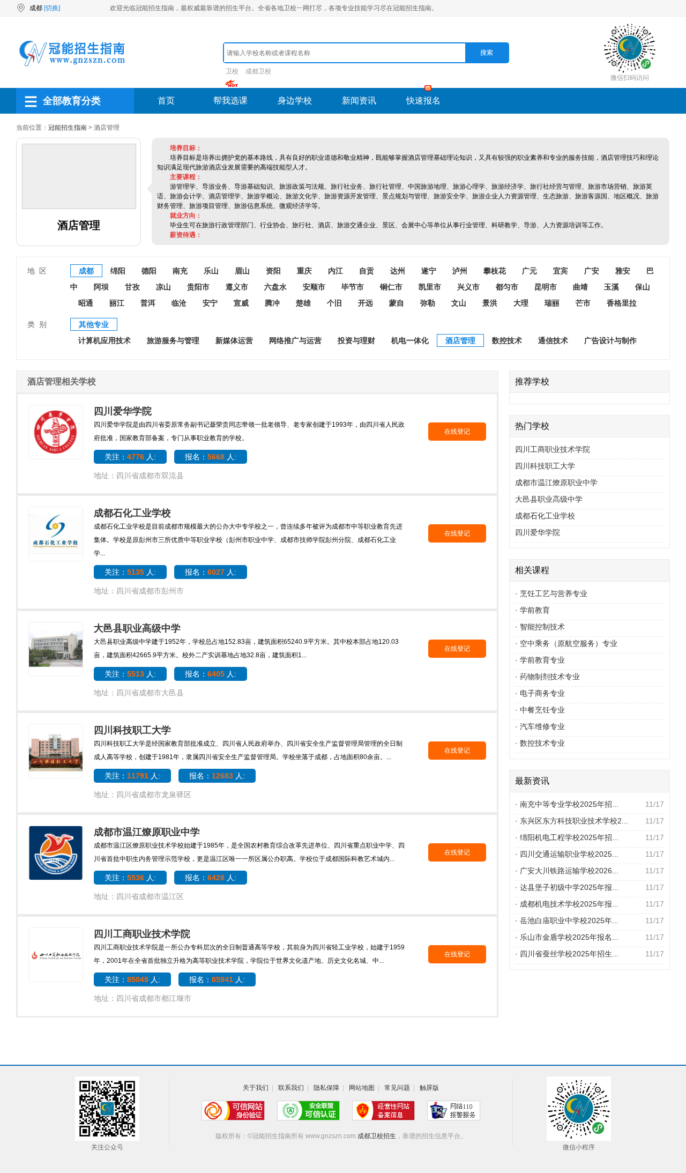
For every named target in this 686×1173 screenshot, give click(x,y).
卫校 (232, 71)
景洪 (489, 303)
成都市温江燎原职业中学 (148, 832)
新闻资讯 (359, 100)
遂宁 (428, 270)
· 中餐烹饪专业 (540, 710)
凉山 (163, 287)
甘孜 (132, 287)
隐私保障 (326, 1088)
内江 (335, 270)
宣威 (241, 303)
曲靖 (580, 287)
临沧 (179, 303)
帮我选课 (230, 100)
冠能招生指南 (67, 127)
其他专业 (94, 324)
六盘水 (275, 287)
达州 (397, 270)
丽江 (116, 303)
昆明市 (545, 287)
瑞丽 (552, 303)
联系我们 (291, 1088)
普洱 (147, 303)
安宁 (210, 303)
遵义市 (237, 287)
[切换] (52, 8)
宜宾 (560, 270)
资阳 (273, 270)
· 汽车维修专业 (540, 726)
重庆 (304, 270)
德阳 (148, 270)
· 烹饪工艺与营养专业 (551, 593)
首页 (166, 100)
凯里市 (430, 287)
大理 (520, 303)
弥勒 (427, 303)
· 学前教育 (532, 610)
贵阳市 (198, 287)
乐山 (211, 270)
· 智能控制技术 (540, 626)
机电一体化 (410, 340)
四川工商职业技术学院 (142, 934)
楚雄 (303, 303)
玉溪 (611, 287)
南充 (180, 270)
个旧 (334, 303)
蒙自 (396, 303)
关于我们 (256, 1088)
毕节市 (352, 287)
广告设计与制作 (610, 340)
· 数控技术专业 (540, 743)
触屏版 (429, 1088)
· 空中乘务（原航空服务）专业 (566, 643)
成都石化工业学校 (132, 513)
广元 (529, 270)
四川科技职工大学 (132, 730)
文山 (458, 303)
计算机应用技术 (104, 340)
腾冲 (272, 303)
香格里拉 (622, 303)
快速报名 (423, 100)
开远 (365, 303)
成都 (86, 270)
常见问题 (397, 1088)
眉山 (242, 270)
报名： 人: (210, 456)
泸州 (459, 270)
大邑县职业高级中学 (137, 628)
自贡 (366, 270)
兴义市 (468, 287)
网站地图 (362, 1088)
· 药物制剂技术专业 (547, 676)
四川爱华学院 (123, 411)
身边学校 (295, 100)
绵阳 (117, 270)
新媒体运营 (234, 340)
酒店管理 (460, 340)
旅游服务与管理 (173, 340)
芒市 (583, 303)
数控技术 (507, 340)
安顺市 (314, 287)
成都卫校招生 (376, 1136)
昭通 (85, 303)
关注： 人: (130, 456)
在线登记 (457, 431)
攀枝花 (494, 270)
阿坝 (101, 287)
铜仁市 (391, 287)
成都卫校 (258, 71)
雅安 (622, 270)
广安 (591, 270)
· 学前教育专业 (540, 660)
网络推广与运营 (295, 340)
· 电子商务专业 (540, 693)
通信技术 (553, 340)
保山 (642, 287)
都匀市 (507, 287)
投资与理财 (356, 340)
